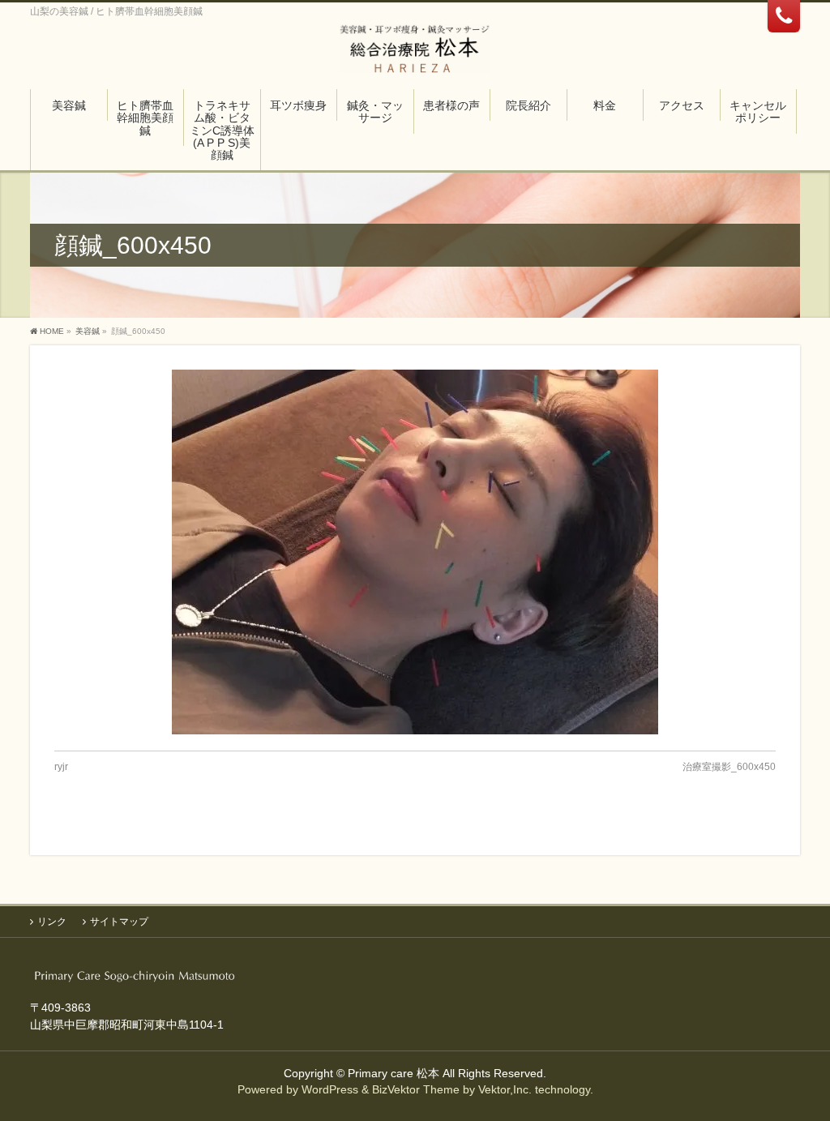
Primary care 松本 (393, 1073)
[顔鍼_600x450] (415, 552)
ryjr (61, 766)
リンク (51, 921)
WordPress (330, 1089)
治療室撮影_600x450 (729, 766)
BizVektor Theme (416, 1089)
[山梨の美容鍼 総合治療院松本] (415, 55)
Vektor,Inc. (505, 1089)
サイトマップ (119, 921)
